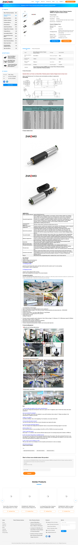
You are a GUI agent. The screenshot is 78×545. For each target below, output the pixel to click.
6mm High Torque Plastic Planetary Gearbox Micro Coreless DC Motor (12, 61)
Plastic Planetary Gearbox (10, 15)
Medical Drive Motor (10, 38)
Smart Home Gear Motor (10, 40)
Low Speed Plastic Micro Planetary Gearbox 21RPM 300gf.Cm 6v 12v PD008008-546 (11, 508)
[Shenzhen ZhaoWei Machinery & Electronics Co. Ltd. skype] (7, 82)
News (3, 527)
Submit (29, 473)
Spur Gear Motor (10, 48)
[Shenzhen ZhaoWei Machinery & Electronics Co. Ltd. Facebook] (49, 536)
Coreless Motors (10, 22)
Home (3, 522)
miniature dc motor (50, 450)
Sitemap (4, 529)
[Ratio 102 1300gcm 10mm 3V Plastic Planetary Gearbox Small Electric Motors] (5, 57)
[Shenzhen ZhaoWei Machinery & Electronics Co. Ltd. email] (4, 82)
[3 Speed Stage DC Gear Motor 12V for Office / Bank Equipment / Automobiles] (5, 66)
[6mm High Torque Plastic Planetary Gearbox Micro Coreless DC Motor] (5, 61)
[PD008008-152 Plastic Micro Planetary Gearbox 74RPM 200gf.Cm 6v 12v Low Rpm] (66, 496)
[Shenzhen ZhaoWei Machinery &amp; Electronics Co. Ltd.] (7, 1)
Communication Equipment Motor (10, 46)
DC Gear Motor (10, 24)
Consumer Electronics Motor (10, 36)
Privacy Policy (5, 532)
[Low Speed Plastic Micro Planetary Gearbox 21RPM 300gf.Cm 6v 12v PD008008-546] (11, 496)
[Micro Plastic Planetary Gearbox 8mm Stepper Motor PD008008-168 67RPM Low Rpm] (47, 496)
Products (4, 524)
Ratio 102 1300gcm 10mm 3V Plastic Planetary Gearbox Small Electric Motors (12, 57)
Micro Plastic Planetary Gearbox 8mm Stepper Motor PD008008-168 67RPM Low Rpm (47, 508)
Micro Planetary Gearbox (10, 12)
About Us (4, 525)
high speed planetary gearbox (29, 450)
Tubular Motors (10, 31)
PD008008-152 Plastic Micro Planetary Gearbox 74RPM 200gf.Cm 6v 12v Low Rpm (64, 508)
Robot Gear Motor (10, 43)
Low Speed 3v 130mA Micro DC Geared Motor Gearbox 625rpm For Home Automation (36, 530)
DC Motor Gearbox (10, 20)
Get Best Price (55, 41)
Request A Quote (70, 1)
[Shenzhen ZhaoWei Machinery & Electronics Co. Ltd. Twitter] (47, 536)
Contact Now (10, 84)
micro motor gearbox (40, 450)
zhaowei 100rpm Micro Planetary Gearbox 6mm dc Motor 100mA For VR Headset (36, 524)
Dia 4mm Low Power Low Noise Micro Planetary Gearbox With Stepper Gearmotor (36, 535)
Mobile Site (4, 530)
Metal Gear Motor (10, 18)
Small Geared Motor (10, 26)
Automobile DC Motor (10, 33)
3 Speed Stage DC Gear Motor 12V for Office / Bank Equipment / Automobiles (12, 65)
